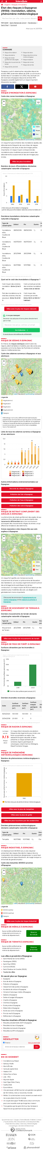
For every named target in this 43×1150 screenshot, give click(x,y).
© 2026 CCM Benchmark (26, 1126)
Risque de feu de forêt (11, 67)
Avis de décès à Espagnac (12, 981)
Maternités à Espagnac (11, 1008)
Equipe (17, 1120)
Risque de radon (28, 52)
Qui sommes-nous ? (8, 1120)
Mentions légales (32, 1124)
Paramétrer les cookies (12, 1124)
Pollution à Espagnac (10, 984)
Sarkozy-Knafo (8, 1064)
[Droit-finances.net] (32, 1139)
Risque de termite (28, 65)
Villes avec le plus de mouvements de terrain (21, 639)
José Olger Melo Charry (11, 1082)
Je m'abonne (20, 330)
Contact (39, 1120)
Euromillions (7, 1087)
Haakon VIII (7, 1072)
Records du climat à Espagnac (22, 489)
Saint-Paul (4, 25)
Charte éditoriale (24, 1120)
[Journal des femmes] (11, 1135)
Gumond (13, 25)
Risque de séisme (10, 55)
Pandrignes (32, 23)
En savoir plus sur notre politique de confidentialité (17, 334)
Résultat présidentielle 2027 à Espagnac (17, 1023)
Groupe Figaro (13, 1126)
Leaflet (15, 139)
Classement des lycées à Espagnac (15, 987)
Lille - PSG (7, 1077)
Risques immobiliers (19, 5)
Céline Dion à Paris (10, 1074)
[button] (3, 101)
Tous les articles (8, 1122)
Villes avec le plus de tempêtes (21, 809)
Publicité (32, 1120)
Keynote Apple (8, 1080)
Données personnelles (33, 1122)
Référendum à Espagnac (12, 1016)
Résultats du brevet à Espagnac (14, 1028)
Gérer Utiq (23, 1124)
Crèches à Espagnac (10, 1003)
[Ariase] (11, 1147)
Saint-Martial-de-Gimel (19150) (13, 959)
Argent (7, 5)
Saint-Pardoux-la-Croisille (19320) (15, 969)
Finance (7, 1043)
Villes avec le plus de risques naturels (21, 309)
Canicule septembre (10, 1069)
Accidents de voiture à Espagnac (14, 989)
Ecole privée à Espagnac (11, 1005)
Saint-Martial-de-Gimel (18, 23)
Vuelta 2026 (7, 1085)
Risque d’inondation (11, 52)
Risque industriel (28, 59)
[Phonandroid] (32, 1147)
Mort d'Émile (8, 1066)
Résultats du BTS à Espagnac (13, 1031)
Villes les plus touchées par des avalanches (21, 821)
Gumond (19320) (9, 967)
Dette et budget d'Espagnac (13, 997)
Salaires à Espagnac (10, 995)
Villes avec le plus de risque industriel (22, 921)
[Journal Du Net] (11, 1139)
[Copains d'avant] (11, 1143)
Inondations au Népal (11, 1061)
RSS (15, 1122)
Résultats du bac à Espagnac (13, 1025)
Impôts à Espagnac (10, 1000)
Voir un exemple (34, 1043)
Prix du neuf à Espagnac (11, 1013)
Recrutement (21, 1122)
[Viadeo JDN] (32, 1143)
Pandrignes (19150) (9, 961)
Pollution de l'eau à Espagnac (21, 500)
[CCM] (32, 1135)
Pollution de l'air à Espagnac (21, 494)
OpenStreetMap (29, 139)
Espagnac (6, 979)
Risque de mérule (28, 62)
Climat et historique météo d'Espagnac (17, 992)
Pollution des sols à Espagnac (21, 506)
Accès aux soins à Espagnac (13, 1011)
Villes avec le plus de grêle (21, 815)
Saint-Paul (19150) (9, 964)
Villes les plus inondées (21, 162)
